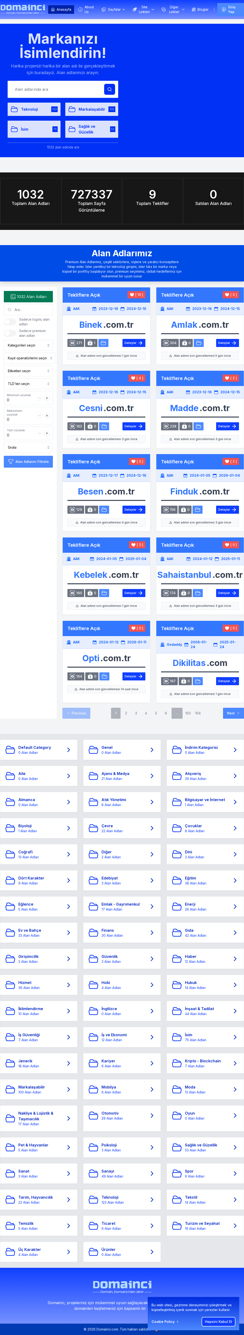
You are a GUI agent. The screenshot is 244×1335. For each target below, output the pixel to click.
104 (198, 713)
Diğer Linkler (174, 9)
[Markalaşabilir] (104, 426)
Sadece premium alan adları (32, 333)
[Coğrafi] (198, 681)
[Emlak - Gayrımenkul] (199, 343)
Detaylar (131, 343)
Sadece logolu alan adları (34, 321)
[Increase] (47, 398)
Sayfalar (114, 9)
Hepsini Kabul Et (218, 1322)
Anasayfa (64, 9)
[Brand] (22, 9)
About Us (89, 9)
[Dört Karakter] (104, 676)
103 (188, 713)
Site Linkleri (144, 9)
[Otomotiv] (103, 343)
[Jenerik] (198, 426)
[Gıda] (198, 510)
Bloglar (203, 9)
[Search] (109, 89)
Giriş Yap (232, 9)
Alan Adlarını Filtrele (32, 462)
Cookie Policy (163, 1322)
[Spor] (198, 593)
